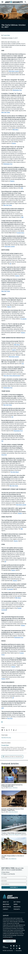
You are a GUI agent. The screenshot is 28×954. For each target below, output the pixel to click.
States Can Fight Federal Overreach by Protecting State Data (11, 785)
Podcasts (17, 909)
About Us (6, 902)
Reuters (14, 143)
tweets (14, 349)
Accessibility (19, 950)
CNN (22, 217)
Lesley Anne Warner (13, 812)
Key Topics (17, 902)
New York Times (5, 112)
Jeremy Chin (11, 834)
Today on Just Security (9, 874)
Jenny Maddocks (12, 858)
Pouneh (5, 745)
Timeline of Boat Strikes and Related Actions (13, 833)
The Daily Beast (14, 472)
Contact (5, 909)
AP (10, 263)
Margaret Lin (18, 834)
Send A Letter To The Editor (13, 756)
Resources (17, 906)
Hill (23, 363)
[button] (25, 2)
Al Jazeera (23, 318)
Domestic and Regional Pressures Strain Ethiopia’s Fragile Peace (12, 809)
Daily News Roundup (6, 737)
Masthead (6, 904)
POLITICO (4, 454)
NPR (2, 708)
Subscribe (13, 887)
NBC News (15, 129)
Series (16, 904)
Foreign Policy (20, 232)
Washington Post (17, 90)
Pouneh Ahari (6, 35)
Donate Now (9, 941)
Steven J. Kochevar (13, 787)
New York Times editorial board (12, 375)
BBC (22, 188)
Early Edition (6, 872)
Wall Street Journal (14, 71)
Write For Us (7, 906)
